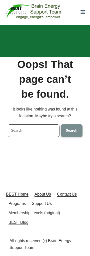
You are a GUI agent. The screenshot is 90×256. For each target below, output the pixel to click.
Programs (17, 203)
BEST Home (17, 194)
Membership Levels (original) (34, 213)
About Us (42, 194)
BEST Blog (18, 222)
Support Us (42, 203)
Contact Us (67, 194)
